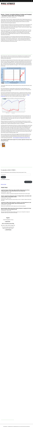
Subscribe (3, 177)
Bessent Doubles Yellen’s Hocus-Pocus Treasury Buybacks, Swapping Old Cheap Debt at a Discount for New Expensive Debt (16, 209)
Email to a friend (3, 184)
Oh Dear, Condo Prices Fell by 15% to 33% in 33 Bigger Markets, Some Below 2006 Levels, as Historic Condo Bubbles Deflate (16, 196)
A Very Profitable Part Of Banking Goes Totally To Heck (21, 137)
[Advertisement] (17, 10)
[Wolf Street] (8, 5)
